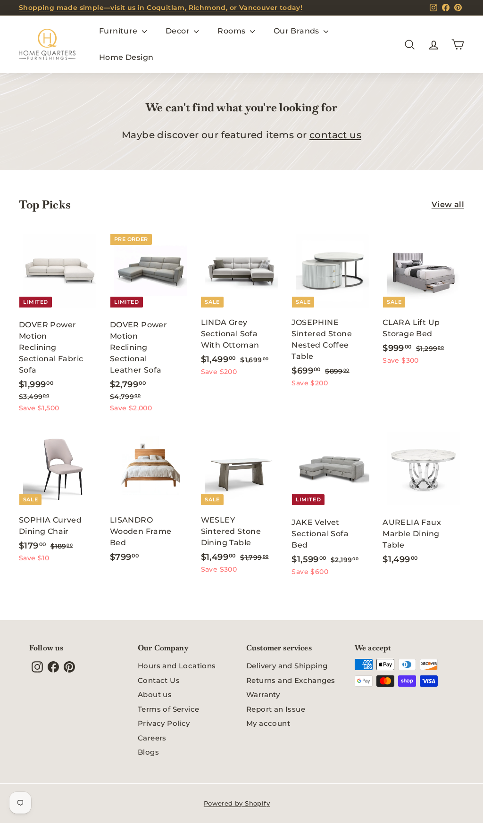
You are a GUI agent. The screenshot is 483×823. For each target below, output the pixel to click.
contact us (335, 135)
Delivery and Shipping (286, 665)
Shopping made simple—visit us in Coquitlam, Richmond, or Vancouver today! (160, 7)
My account (268, 723)
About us (155, 694)
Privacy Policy (164, 723)
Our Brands (297, 30)
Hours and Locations (177, 665)
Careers (152, 737)
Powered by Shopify (237, 803)
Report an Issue (275, 709)
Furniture (119, 30)
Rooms (232, 30)
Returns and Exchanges (290, 680)
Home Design (126, 57)
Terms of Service (168, 709)
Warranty (263, 694)
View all (448, 204)
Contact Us (159, 680)
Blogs (148, 752)
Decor (179, 30)
